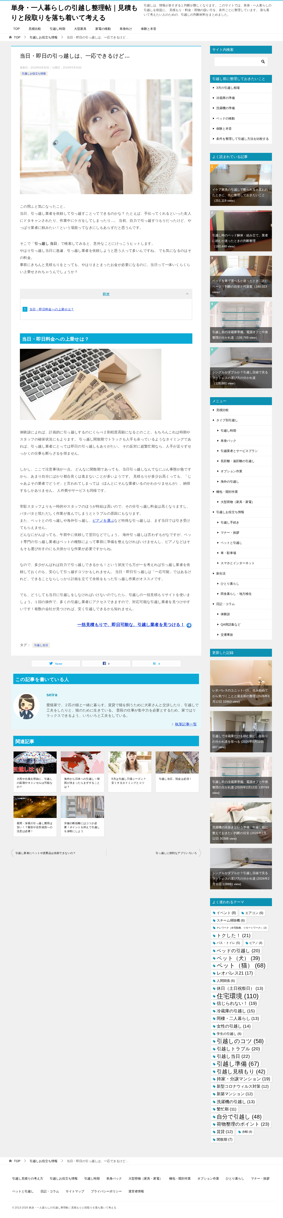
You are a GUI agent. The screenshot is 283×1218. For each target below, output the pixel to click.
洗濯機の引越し (236, 1101)
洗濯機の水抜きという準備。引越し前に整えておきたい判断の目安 (240, 832)
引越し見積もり (241, 1071)
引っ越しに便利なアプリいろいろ (176, 853)
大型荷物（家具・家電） (238, 502)
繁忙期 (226, 1109)
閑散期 (224, 1139)
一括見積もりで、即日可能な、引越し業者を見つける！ (131, 624)
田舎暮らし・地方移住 (236, 594)
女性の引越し (233, 1026)
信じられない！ (237, 1003)
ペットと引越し (231, 542)
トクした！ (233, 935)
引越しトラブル (238, 1048)
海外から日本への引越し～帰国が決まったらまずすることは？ (82, 782)
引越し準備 (238, 1064)
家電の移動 (103, 28)
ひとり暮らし (230, 583)
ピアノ (255, 943)
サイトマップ (75, 1191)
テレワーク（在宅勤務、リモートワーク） (242, 927)
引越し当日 (41, 645)
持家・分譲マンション (243, 1078)
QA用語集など (231, 624)
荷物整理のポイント (243, 1124)
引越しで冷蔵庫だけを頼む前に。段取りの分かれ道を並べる (240, 741)
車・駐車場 (228, 553)
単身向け (126, 28)
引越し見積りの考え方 (27, 1178)
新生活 (221, 573)
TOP (16, 28)
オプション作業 (231, 471)
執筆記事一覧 (186, 724)
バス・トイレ (228, 943)
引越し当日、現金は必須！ (175, 778)
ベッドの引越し (238, 950)
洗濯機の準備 (225, 108)
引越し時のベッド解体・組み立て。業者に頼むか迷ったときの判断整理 (240, 240)
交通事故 (227, 634)
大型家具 (80, 28)
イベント (226, 913)
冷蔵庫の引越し (236, 1011)
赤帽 (247, 1131)
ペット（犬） (238, 958)
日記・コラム (225, 604)
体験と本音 (148, 28)
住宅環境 (238, 996)
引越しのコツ (240, 1041)
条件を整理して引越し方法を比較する (242, 138)
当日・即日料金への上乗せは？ (51, 309)
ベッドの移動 (225, 118)
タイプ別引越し (227, 420)
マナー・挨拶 (230, 532)
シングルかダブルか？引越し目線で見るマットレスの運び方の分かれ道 (240, 377)
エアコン (254, 913)
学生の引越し (229, 1034)
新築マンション (235, 1094)
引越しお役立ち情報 (34, 73)
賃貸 (225, 1131)
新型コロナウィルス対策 (243, 1086)
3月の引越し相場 (228, 87)
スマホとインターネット (238, 563)
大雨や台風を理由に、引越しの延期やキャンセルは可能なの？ (34, 782)
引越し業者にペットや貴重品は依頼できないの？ (45, 853)
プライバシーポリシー (106, 1191)
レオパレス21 (235, 973)
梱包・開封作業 (227, 491)
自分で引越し (239, 1117)
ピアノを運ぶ (103, 520)
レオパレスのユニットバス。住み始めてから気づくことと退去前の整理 (241, 696)
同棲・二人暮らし (238, 1018)
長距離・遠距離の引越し (238, 461)
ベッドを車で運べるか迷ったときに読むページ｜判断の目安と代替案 (240, 286)
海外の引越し (230, 481)
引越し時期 (57, 28)
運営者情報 (136, 1191)
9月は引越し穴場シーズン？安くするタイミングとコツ (128, 780)
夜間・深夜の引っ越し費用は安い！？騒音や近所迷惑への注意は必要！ (34, 827)
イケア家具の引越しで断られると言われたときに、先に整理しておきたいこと (240, 195)
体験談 (225, 614)
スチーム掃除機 (231, 920)
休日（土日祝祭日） (240, 988)
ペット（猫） (241, 965)
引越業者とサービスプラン (239, 451)
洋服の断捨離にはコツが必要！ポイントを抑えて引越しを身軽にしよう (82, 827)
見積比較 (35, 28)
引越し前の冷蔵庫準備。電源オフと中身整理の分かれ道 (240, 787)
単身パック (228, 440)
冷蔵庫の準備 (225, 98)
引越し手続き (230, 522)
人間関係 (226, 981)
